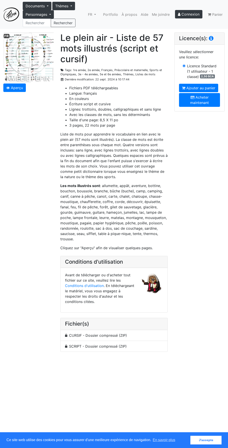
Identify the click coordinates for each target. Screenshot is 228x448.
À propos (129, 14)
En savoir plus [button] (164, 440)
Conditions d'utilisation (84, 285)
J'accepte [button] (206, 440)
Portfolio (110, 14)
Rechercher (63, 23)
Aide (144, 14)
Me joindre (161, 14)
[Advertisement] (114, 394)
